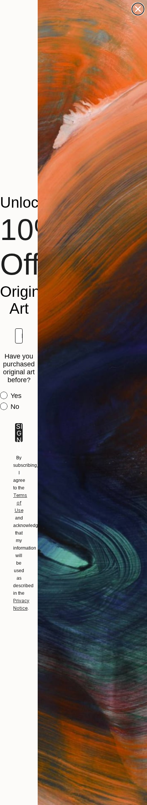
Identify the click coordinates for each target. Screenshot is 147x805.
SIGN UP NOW (18, 432)
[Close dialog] (138, 9)
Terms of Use (20, 502)
